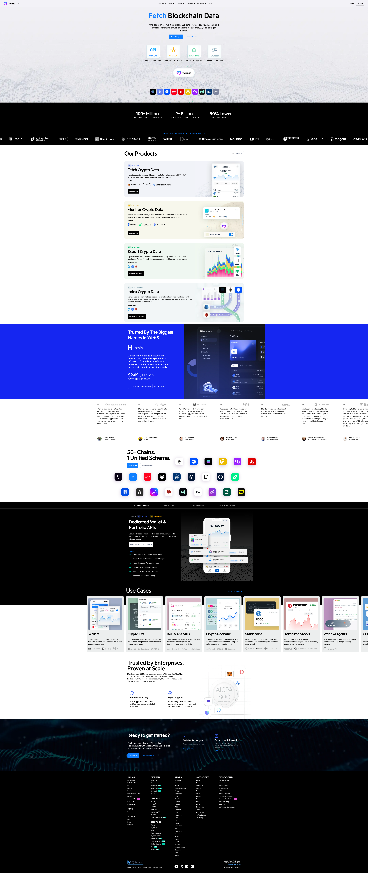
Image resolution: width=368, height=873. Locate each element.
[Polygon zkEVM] (212, 492)
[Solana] (208, 461)
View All (132, 465)
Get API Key (133, 191)
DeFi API (153, 815)
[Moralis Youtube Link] (176, 867)
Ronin (177, 823)
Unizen (198, 783)
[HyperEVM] (183, 492)
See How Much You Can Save (140, 386)
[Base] (194, 461)
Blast (176, 852)
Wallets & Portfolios (141, 505)
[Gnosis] (162, 477)
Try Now (360, 3)
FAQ (128, 785)
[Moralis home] (9, 3)
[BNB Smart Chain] (223, 461)
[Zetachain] (227, 492)
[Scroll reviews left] (124, 423)
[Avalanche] (252, 461)
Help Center (131, 802)
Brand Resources (132, 812)
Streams (153, 783)
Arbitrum (177, 807)
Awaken (198, 796)
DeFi (152, 830)
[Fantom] (133, 477)
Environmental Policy (133, 793)
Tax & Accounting (169, 505)
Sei (176, 828)
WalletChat (199, 785)
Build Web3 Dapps (133, 783)
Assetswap (199, 818)
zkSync (177, 844)
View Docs (238, 153)
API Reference (223, 791)
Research (130, 825)
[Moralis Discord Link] (192, 867)
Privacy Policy (131, 867)
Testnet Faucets (224, 783)
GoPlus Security (201, 815)
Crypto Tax (154, 828)
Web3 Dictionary (224, 802)
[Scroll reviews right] (244, 423)
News (129, 822)
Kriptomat (199, 799)
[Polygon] (237, 461)
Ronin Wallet (200, 812)
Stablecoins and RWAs (226, 505)
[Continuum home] (18, 3)
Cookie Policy (147, 867)
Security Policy (157, 867)
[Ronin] (125, 492)
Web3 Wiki (222, 804)
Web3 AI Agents (156, 833)
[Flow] (235, 477)
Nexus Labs (200, 807)
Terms (139, 867)
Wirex (198, 793)
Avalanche (178, 793)
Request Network (148, 465)
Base (176, 783)
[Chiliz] (118, 477)
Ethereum (178, 780)
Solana (177, 785)
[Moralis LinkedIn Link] (186, 867)
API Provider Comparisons (227, 807)
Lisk (176, 820)
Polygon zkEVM (180, 847)
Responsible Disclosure (226, 796)
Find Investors (131, 791)
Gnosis (177, 799)
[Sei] (168, 492)
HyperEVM (178, 831)
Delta (198, 780)
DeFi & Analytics (198, 505)
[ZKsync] (198, 492)
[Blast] (241, 492)
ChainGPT (199, 788)
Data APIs (154, 780)
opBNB (177, 842)
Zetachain (178, 850)
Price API (153, 804)
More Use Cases (234, 591)
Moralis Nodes (223, 785)
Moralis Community (224, 793)
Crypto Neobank (156, 836)
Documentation (223, 788)
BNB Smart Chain (180, 788)
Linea (176, 812)
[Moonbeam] (220, 477)
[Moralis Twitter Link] (181, 867)
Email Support (131, 804)
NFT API (153, 801)
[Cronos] (191, 477)
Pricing (129, 788)
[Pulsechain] (154, 492)
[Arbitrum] (177, 477)
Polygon (177, 791)
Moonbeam (178, 815)
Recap (198, 804)
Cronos (177, 801)
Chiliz (176, 796)
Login (352, 3)
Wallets (153, 825)
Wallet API (154, 809)
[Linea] (206, 477)
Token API (154, 806)
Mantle (177, 855)
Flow (176, 818)
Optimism (178, 809)
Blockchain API (155, 812)
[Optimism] (147, 477)
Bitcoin (177, 836)
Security (130, 796)
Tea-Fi (198, 809)
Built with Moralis (224, 780)
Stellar (177, 839)
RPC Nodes (154, 794)
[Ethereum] (179, 461)
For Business (131, 780)
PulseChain (178, 826)
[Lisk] (139, 492)
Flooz (198, 791)
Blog (128, 819)
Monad (177, 834)
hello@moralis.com (234, 864)
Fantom (177, 804)
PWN (198, 801)
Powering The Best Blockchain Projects (184, 134)
